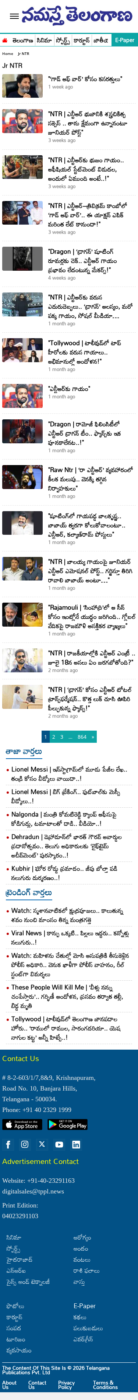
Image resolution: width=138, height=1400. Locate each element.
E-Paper (124, 39)
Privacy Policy (66, 1385)
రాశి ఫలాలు (87, 1270)
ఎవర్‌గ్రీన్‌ (83, 1339)
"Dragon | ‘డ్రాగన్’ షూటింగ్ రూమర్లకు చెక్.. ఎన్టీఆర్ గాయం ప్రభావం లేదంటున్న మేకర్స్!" (82, 260)
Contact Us (37, 1385)
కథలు (80, 1317)
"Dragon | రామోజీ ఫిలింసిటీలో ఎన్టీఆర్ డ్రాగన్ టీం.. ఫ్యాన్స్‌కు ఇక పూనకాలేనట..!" (84, 433)
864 (82, 736)
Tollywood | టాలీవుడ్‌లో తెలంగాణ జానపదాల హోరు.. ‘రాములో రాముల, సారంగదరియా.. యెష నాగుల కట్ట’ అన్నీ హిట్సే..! (66, 1028)
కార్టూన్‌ (14, 1317)
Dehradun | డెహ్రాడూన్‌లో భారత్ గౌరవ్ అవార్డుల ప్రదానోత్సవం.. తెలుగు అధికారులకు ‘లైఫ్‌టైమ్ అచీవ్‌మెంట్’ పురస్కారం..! (66, 846)
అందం (81, 1248)
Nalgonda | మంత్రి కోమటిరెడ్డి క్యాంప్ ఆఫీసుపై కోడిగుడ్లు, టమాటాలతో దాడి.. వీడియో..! (64, 818)
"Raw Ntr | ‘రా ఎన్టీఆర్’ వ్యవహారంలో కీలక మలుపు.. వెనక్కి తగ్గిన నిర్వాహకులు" (90, 479)
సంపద (14, 1328)
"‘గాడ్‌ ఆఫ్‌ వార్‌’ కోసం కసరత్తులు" (85, 79)
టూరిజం (16, 1339)
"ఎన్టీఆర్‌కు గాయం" (69, 388)
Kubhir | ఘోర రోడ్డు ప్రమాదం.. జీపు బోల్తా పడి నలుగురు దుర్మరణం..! (64, 873)
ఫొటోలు (15, 1306)
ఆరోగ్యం (82, 1237)
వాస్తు (79, 1281)
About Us (9, 1385)
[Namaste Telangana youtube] (59, 1145)
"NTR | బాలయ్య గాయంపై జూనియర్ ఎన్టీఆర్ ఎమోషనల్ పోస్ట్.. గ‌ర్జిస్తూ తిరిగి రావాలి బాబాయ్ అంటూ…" (90, 570)
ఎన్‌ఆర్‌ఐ (16, 1270)
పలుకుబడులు (88, 1328)
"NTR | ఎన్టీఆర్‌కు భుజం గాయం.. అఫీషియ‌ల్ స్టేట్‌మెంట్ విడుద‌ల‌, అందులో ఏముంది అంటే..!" (86, 169)
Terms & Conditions (105, 1385)
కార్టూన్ (82, 40)
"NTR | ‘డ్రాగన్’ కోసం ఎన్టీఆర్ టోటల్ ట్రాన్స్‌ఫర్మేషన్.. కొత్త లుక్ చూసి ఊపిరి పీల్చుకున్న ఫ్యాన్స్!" (90, 698)
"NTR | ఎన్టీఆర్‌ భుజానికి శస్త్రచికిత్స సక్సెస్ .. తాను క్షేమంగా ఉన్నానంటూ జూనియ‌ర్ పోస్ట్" (88, 123)
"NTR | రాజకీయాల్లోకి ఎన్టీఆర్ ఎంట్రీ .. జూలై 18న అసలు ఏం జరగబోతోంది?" (91, 657)
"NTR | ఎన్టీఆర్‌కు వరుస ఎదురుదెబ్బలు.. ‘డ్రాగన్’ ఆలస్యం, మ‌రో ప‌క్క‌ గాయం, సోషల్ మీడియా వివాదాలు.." (90, 311)
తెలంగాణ (23, 40)
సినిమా (44, 40)
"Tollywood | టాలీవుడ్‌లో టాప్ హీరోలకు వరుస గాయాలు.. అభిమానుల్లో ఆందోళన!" (84, 352)
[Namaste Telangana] (5, 39)
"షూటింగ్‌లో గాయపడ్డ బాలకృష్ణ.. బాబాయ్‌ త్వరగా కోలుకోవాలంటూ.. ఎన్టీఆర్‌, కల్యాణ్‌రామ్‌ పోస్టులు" (86, 525)
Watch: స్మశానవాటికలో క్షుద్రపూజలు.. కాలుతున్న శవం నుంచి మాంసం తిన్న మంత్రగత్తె (67, 915)
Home (7, 53)
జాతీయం (104, 40)
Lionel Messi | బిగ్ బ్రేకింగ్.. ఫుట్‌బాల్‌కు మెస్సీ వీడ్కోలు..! (65, 796)
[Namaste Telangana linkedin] (76, 1145)
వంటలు (82, 1259)
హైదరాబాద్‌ (20, 1259)
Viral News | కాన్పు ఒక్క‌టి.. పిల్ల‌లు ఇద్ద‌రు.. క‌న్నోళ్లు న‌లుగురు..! (70, 937)
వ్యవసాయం (19, 1350)
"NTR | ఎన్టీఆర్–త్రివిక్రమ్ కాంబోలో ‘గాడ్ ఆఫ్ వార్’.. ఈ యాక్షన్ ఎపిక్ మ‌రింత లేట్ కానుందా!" (87, 215)
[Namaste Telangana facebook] (8, 1145)
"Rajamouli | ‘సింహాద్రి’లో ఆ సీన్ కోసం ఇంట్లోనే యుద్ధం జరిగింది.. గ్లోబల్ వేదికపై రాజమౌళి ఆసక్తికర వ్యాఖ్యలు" (92, 616)
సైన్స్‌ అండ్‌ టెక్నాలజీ (28, 1281)
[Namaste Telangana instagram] (25, 1145)
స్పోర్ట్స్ (63, 40)
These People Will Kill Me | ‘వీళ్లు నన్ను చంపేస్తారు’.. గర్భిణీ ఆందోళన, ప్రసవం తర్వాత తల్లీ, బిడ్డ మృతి (67, 996)
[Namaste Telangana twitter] (42, 1145)
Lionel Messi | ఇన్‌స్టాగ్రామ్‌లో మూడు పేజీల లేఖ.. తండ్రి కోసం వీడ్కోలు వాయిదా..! (69, 773)
